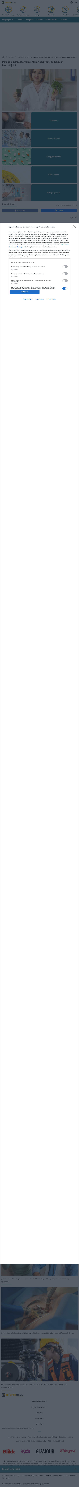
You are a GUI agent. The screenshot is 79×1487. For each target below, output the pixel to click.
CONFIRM (24, 292)
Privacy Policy (51, 299)
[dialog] (39, 743)
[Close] (75, 227)
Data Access (39, 299)
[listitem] (39, 262)
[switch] (65, 266)
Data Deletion (27, 299)
